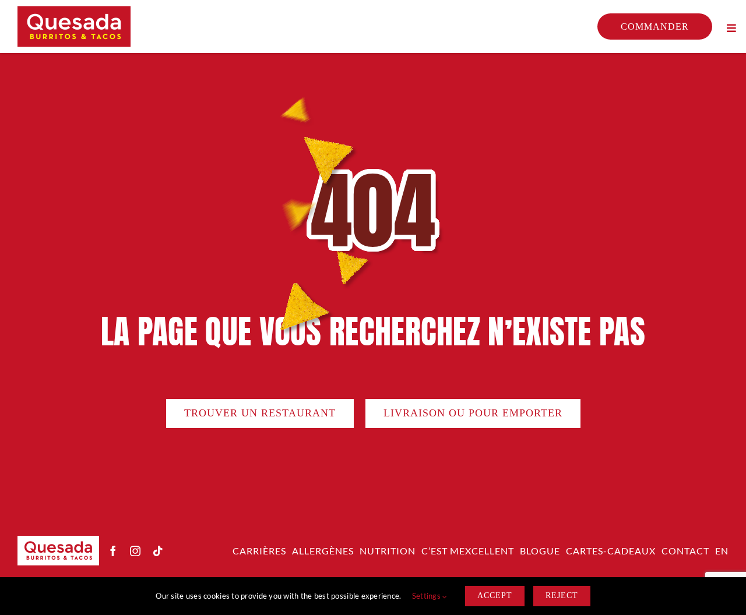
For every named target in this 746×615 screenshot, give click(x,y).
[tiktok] (158, 551)
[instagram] (135, 551)
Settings (427, 595)
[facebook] (113, 551)
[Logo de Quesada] (74, 11)
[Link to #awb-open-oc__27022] (731, 28)
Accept (494, 595)
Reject (562, 595)
